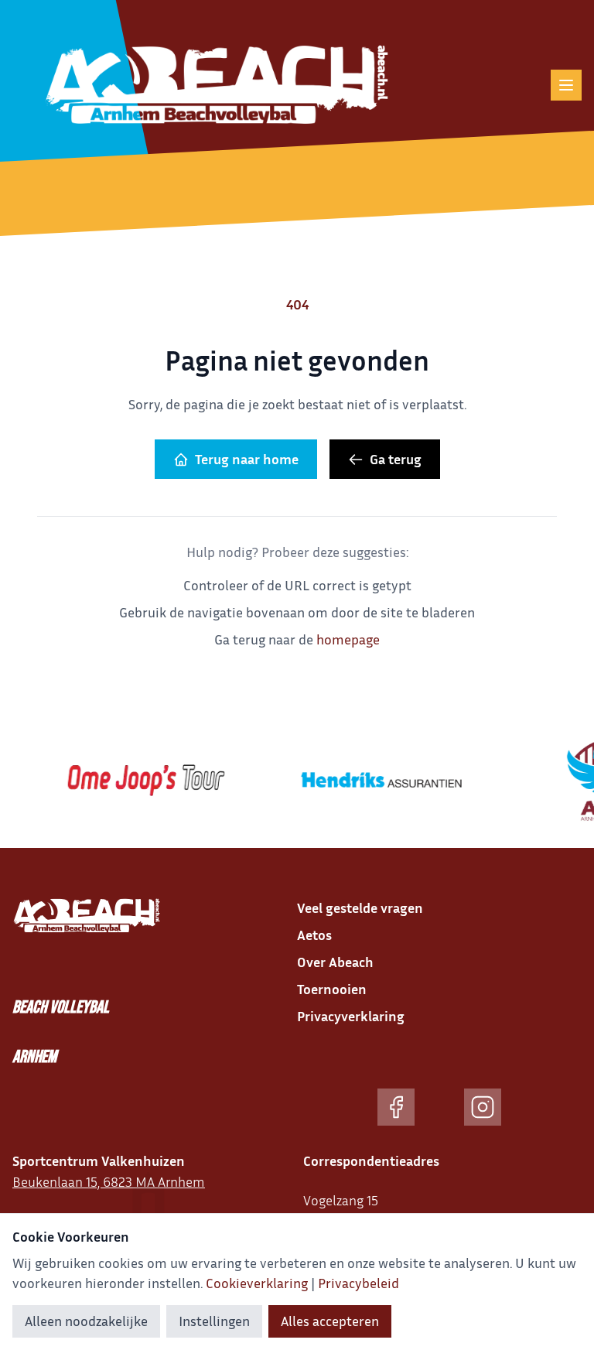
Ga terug (396, 458)
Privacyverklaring (351, 1015)
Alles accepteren (330, 1320)
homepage (348, 639)
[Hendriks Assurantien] (373, 780)
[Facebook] (396, 1107)
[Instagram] (482, 1107)
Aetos (314, 934)
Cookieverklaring (257, 1282)
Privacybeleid (358, 1282)
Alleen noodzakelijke (86, 1320)
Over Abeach (335, 961)
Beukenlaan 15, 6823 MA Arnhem (108, 1181)
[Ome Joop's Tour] (138, 780)
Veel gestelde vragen (360, 907)
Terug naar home (247, 458)
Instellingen (214, 1320)
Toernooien (332, 988)
